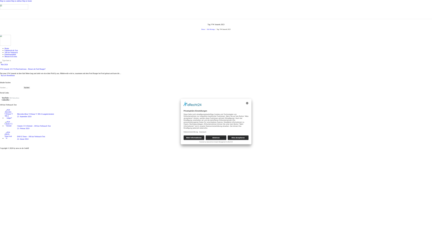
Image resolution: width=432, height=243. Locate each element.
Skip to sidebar (16, 1)
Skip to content (5, 1)
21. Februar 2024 (23, 128)
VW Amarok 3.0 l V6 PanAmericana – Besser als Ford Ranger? (23, 69)
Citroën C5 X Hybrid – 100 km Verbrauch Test (34, 126)
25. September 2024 (24, 116)
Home (203, 29)
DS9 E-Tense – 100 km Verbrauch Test (31, 136)
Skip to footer (27, 1)
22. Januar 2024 (22, 139)
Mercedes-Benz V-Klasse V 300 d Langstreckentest (35, 114)
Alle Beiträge (211, 29)
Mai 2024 (4, 64)
